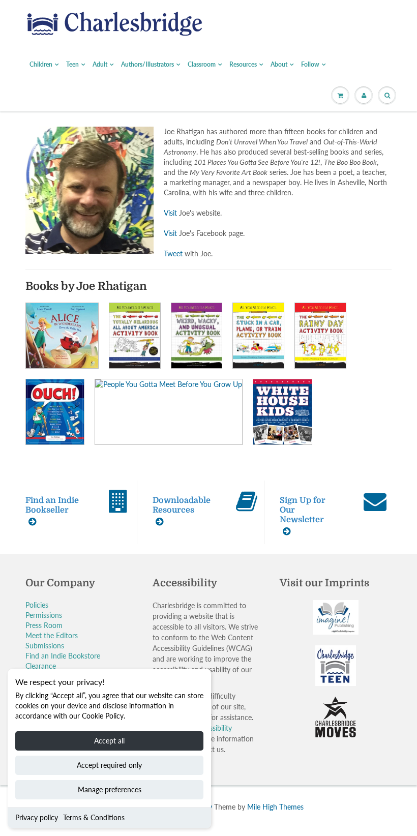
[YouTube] (333, 235)
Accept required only (109, 765)
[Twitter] (234, 235)
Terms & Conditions (94, 817)
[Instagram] (309, 235)
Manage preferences (109, 789)
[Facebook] (259, 235)
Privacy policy (36, 817)
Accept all (109, 740)
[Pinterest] (284, 235)
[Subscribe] (326, 203)
